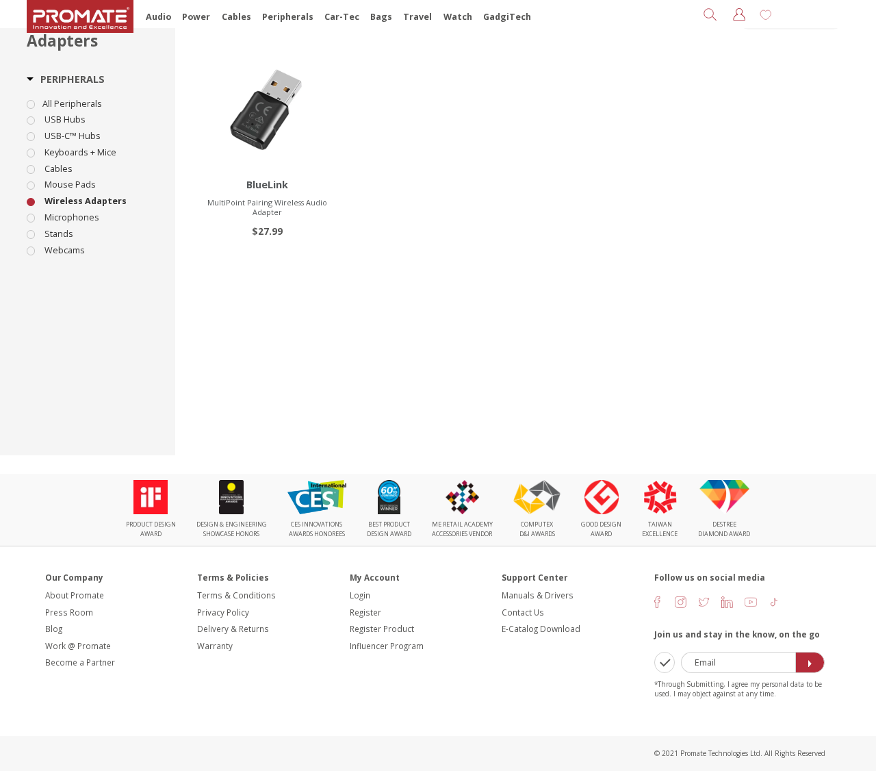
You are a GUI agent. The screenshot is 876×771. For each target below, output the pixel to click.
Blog (53, 628)
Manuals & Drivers (538, 595)
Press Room (69, 612)
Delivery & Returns (233, 628)
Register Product (382, 628)
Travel (417, 17)
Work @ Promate (78, 645)
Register (365, 612)
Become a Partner (80, 662)
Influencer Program (387, 645)
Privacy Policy (223, 612)
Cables (236, 17)
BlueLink (267, 184)
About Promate (74, 595)
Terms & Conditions (236, 595)
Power (196, 17)
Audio (158, 17)
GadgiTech (507, 17)
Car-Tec (341, 17)
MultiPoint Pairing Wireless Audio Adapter (267, 207)
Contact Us (523, 612)
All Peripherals (72, 104)
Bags (381, 17)
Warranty (215, 645)
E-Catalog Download (541, 628)
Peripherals (287, 17)
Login (360, 595)
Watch (457, 17)
